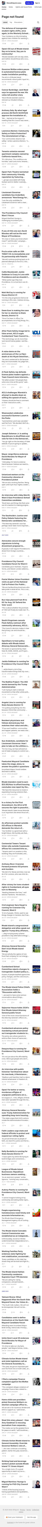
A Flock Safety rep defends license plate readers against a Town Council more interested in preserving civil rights (16, 374)
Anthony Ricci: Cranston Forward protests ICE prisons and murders (15, 866)
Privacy (22, 1510)
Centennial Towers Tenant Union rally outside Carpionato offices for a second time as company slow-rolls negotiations (15, 846)
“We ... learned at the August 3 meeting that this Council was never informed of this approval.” (15, 119)
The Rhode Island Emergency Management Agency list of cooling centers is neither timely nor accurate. (16, 1219)
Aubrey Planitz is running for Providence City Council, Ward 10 (15, 1192)
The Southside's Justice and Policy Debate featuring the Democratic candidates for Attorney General (14, 518)
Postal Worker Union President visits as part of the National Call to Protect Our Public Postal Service (15, 582)
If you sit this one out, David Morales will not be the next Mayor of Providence (14, 233)
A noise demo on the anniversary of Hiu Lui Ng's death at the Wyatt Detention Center (15, 354)
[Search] (38, 22)
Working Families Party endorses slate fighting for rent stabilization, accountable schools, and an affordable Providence (16, 1254)
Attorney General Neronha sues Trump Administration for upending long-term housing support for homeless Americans (16, 1113)
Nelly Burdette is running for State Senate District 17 (14, 1152)
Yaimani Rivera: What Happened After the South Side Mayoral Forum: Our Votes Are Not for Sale (16, 1299)
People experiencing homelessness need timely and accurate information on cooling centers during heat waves (16, 1213)
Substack (10, 1522)
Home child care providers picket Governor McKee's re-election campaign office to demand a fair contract (14, 1402)
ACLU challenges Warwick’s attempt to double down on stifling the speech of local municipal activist (14, 395)
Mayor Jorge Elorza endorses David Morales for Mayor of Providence (15, 456)
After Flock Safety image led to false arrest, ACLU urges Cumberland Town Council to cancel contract (16, 333)
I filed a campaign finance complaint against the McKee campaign (15, 1381)
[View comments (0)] (12, 105)
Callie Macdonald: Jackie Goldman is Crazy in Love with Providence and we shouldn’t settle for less (15, 274)
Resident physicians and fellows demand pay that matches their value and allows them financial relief (16, 723)
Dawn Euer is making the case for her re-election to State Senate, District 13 (15, 313)
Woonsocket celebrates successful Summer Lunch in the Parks (15, 415)
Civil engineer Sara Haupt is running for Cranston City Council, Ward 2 (14, 907)
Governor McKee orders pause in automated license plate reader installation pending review (15, 72)
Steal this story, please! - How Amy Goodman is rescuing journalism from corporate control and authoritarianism (15, 1423)
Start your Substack (15, 1517)
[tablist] (13, 22)
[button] (3, 7)
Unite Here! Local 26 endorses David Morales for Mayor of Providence (15, 1340)
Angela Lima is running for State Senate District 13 (14, 703)
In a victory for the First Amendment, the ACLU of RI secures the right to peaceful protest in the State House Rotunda (15, 805)
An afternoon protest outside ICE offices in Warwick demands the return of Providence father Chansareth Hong (15, 825)
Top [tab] (11, 22)
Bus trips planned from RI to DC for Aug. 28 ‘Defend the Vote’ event (14, 602)
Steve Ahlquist (12, 41)
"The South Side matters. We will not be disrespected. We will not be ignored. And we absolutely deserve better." (15, 1306)
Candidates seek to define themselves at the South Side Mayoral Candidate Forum (15, 1320)
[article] (21, 36)
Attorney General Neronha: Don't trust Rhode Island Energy (14, 948)
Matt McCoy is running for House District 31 (14, 293)
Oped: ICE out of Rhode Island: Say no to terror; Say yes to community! (15, 51)
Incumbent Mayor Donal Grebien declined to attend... (14, 770)
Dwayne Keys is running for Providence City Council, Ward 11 (15, 1051)
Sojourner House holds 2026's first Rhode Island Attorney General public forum (15, 1010)
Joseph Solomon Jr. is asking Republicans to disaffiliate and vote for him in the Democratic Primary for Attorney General (16, 436)
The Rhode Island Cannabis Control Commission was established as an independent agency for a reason (16, 1233)
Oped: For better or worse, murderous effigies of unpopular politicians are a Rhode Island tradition (14, 1092)
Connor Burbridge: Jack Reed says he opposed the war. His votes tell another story (15, 92)
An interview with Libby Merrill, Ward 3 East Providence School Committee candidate (16, 497)
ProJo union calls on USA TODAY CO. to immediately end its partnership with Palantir (15, 254)
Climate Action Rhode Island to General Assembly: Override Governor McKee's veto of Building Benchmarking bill (16, 1443)
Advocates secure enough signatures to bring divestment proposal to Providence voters (14, 543)
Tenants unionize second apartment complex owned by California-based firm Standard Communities (15, 154)
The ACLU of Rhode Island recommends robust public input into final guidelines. (15, 78)
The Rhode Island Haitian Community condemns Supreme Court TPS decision (15, 1274)
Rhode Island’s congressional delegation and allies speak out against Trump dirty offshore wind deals (16, 928)
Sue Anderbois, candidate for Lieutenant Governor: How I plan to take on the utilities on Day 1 (15, 743)
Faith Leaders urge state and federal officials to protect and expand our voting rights (15, 1133)
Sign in (37, 3)
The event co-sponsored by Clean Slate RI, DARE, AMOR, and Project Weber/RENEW (14, 650)
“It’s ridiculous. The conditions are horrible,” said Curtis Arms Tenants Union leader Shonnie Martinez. (14, 160)
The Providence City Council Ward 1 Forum (14, 214)
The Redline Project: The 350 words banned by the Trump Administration (15, 684)
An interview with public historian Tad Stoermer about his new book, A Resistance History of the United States (15, 1072)
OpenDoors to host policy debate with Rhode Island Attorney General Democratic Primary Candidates (15, 643)
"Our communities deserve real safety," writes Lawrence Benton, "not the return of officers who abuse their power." (15, 140)
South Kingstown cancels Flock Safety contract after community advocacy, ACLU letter (14, 623)
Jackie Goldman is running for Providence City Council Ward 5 (15, 664)
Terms (28, 1510)
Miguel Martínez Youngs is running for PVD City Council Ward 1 (15, 1484)
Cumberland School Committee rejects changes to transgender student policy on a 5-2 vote (15, 969)
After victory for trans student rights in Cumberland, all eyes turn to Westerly (15, 887)
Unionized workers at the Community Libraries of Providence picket (13, 477)
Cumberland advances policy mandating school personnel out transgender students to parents (15, 1031)
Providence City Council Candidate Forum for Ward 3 (14, 562)
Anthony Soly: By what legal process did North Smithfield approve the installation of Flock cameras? (15, 113)
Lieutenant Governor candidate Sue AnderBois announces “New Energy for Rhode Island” (14, 195)
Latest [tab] (5, 22)
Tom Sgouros (10, 1182)
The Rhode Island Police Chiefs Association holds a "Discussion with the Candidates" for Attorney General (16, 990)
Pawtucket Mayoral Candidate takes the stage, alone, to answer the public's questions (15, 764)
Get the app (31, 1517)
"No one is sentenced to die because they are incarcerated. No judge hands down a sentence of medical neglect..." (16, 360)
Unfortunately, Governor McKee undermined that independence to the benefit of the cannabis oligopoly (16, 1240)
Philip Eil (10, 264)
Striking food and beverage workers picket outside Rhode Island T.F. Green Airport (15, 1463)
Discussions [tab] (18, 22)
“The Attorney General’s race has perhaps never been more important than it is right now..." (15, 524)
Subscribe (29, 3)
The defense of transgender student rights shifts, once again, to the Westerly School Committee (15, 31)
